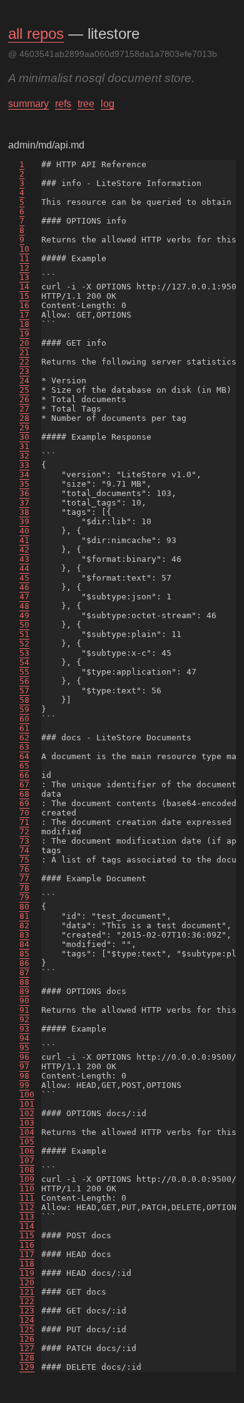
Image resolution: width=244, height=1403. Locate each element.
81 (24, 916)
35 (24, 484)
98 (24, 1075)
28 (24, 418)
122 (26, 1301)
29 (24, 427)
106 (26, 1151)
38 (24, 512)
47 (24, 596)
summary (28, 103)
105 (26, 1141)
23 (24, 371)
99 (24, 1085)
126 (26, 1338)
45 (24, 577)
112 (26, 1207)
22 (24, 361)
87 (24, 972)
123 (26, 1310)
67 (24, 784)
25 (24, 390)
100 (26, 1094)
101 (26, 1104)
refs (63, 103)
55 (24, 671)
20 (24, 343)
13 (24, 277)
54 (24, 662)
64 (24, 756)
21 (24, 352)
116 (26, 1245)
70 (24, 812)
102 (26, 1113)
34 (24, 474)
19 (24, 333)
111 (26, 1198)
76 (24, 869)
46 (24, 587)
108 (26, 1169)
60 (24, 718)
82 (24, 925)
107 (26, 1160)
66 (24, 775)
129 (26, 1367)
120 (26, 1282)
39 (24, 521)
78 (24, 888)
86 (24, 963)
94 (24, 1038)
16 (24, 305)
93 (24, 1028)
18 (24, 324)
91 (24, 1010)
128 (26, 1357)
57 (24, 690)
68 (24, 794)
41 (24, 540)
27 (24, 408)
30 (24, 437)
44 (24, 568)
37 (24, 502)
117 (26, 1254)
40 (24, 531)
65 (24, 765)
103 (26, 1122)
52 (24, 643)
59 (24, 709)
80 (24, 906)
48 (24, 606)
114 (26, 1226)
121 (26, 1292)
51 (24, 634)
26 (24, 399)
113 (26, 1216)
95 (24, 1047)
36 (24, 493)
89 (24, 991)
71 (24, 822)
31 (24, 446)
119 (26, 1273)
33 (24, 465)
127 (26, 1348)
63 (24, 747)
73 (24, 841)
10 (24, 249)
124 (26, 1320)
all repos (36, 33)
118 (26, 1263)
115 (26, 1235)
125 (26, 1329)
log (107, 103)
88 (24, 981)
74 (24, 850)
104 (26, 1132)
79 (24, 897)
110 (26, 1188)
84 (24, 944)
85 (24, 953)
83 (24, 935)
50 (24, 624)
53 (24, 653)
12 (24, 267)
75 (24, 859)
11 (24, 258)
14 (24, 286)
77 (24, 878)
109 (26, 1179)
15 (24, 296)
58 (24, 700)
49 (24, 615)
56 (24, 681)
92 (24, 1019)
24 (24, 380)
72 (24, 831)
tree (86, 103)
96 (24, 1057)
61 (24, 728)
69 (24, 803)
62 (24, 737)
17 (24, 314)
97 (24, 1066)
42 (24, 549)
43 (24, 559)
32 (24, 455)
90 (24, 1000)
